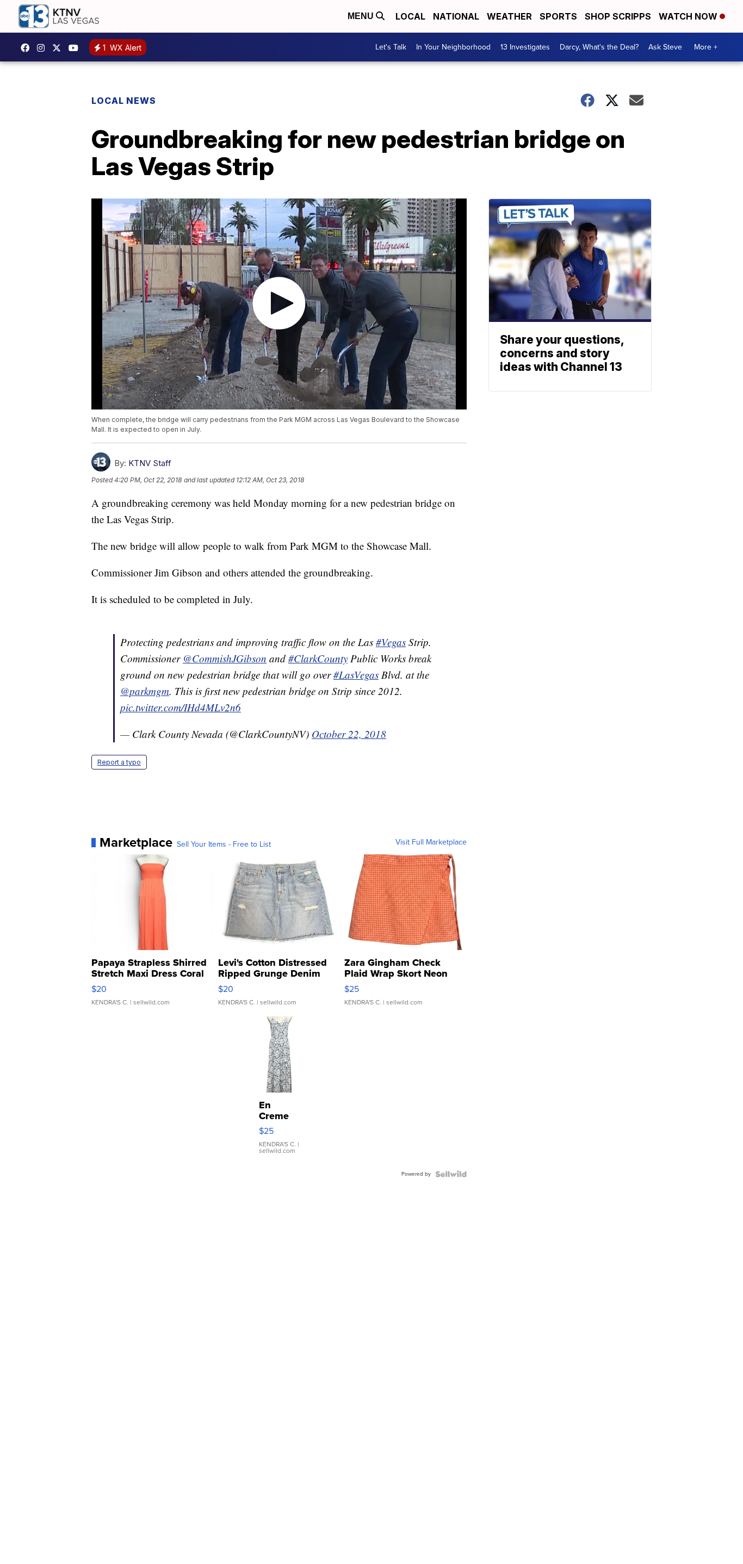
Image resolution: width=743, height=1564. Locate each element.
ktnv (43, 48)
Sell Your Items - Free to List (224, 844)
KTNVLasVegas (28, 48)
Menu (362, 16)
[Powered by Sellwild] (451, 1174)
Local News (123, 100)
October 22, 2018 (349, 734)
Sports (558, 16)
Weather (509, 16)
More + (705, 47)
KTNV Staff (149, 463)
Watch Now (689, 16)
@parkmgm (144, 691)
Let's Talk (390, 47)
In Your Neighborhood (453, 47)
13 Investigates (525, 47)
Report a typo (119, 762)
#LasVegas (356, 674)
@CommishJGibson (225, 658)
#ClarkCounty (318, 658)
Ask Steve (665, 47)
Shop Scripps (618, 16)
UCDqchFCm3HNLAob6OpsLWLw (76, 48)
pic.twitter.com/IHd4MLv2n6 (180, 707)
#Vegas (391, 642)
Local (410, 16)
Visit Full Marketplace (431, 842)
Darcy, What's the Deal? (599, 47)
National (456, 16)
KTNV (59, 48)
